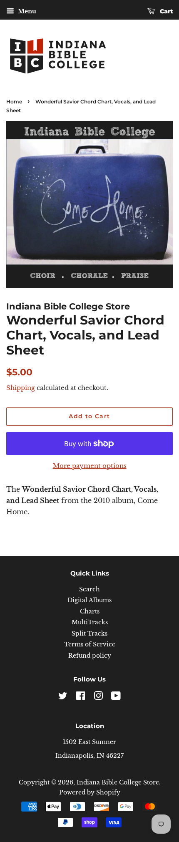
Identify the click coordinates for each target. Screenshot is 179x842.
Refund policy (89, 655)
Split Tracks (89, 633)
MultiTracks (90, 622)
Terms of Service (89, 644)
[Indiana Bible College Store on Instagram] (98, 697)
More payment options (90, 466)
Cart (165, 11)
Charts (89, 611)
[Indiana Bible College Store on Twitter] (62, 697)
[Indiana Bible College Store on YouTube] (116, 697)
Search (89, 589)
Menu (26, 11)
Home (14, 101)
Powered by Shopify (89, 792)
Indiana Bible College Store (118, 782)
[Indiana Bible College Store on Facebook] (80, 697)
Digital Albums (89, 600)
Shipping (20, 388)
